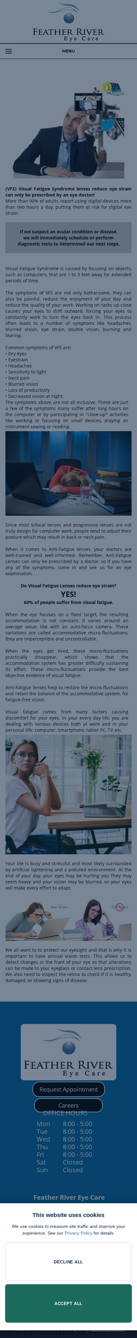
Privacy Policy (78, 1233)
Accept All (68, 1303)
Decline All (68, 1262)
